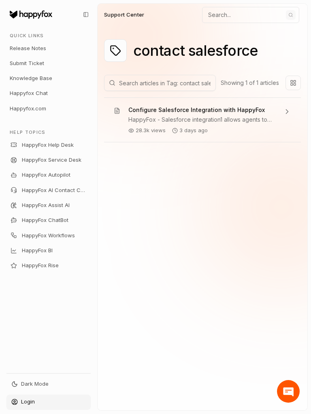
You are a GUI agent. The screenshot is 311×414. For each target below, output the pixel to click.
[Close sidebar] (86, 14)
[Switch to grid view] (293, 83)
